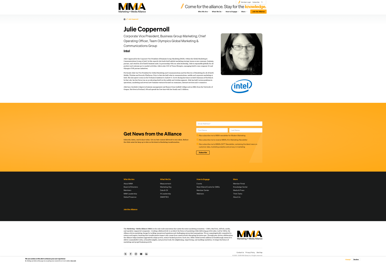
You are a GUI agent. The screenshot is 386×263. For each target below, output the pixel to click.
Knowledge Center (240, 186)
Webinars (200, 193)
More (245, 12)
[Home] (124, 19)
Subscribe (256, 2)
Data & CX (164, 190)
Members (127, 190)
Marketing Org (165, 186)
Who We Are (203, 12)
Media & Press (238, 190)
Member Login (246, 2)
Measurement (165, 183)
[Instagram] (136, 254)
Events (199, 183)
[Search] (262, 2)
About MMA (128, 183)
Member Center (203, 190)
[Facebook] (130, 254)
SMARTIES (164, 197)
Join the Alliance (258, 12)
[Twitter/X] (125, 254)
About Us (236, 197)
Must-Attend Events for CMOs (208, 186)
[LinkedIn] (146, 254)
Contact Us (240, 252)
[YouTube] (141, 254)
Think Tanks (237, 193)
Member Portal (239, 183)
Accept (348, 259)
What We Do (216, 12)
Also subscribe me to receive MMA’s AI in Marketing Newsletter (223, 139)
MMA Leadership (130, 193)
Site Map (259, 252)
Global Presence (130, 197)
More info (73, 261)
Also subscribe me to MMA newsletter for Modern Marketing (222, 135)
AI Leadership (165, 193)
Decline (356, 259)
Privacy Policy (250, 252)
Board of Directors (131, 186)
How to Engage (231, 12)
